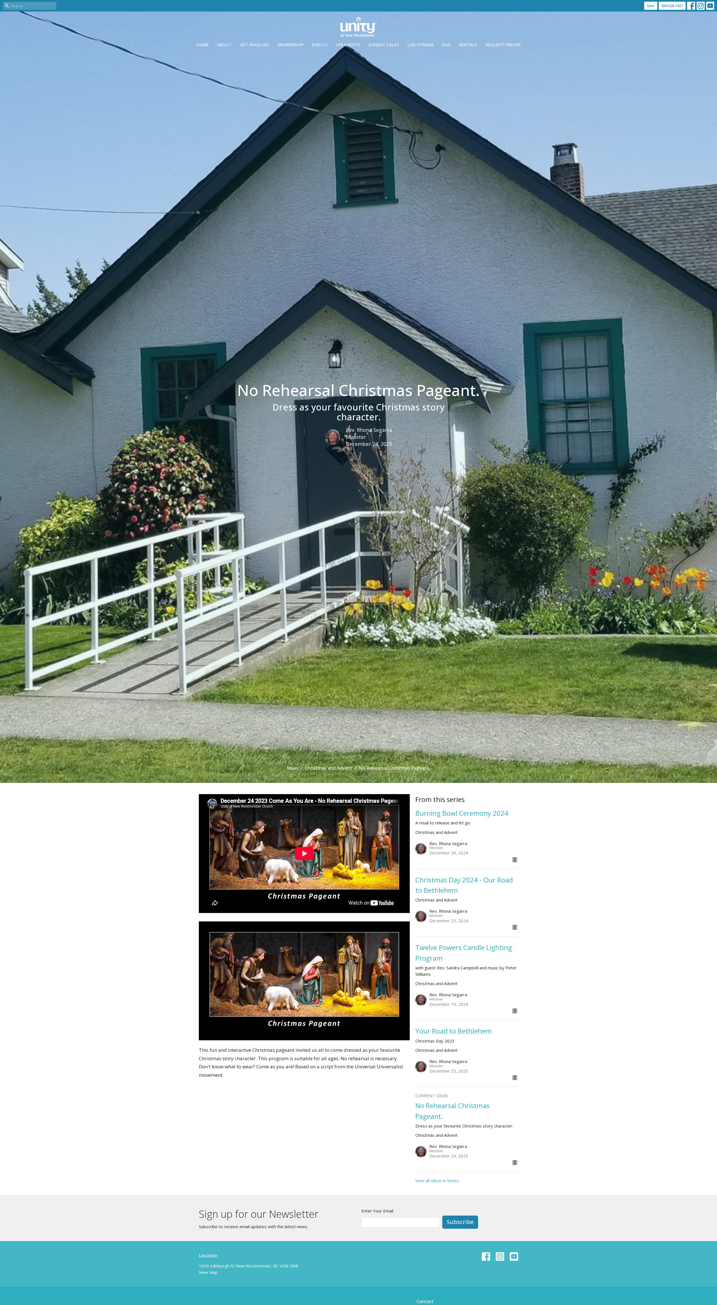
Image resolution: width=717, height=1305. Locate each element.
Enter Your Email (377, 1211)
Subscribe (460, 1222)
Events (319, 44)
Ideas (292, 768)
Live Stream (420, 44)
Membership (291, 44)
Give (651, 5)
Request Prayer (503, 44)
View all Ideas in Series (437, 1180)
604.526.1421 (672, 5)
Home (202, 44)
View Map (208, 1272)
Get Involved (254, 44)
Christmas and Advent (328, 768)
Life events (348, 44)
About (224, 44)
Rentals (468, 44)
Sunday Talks (383, 44)
